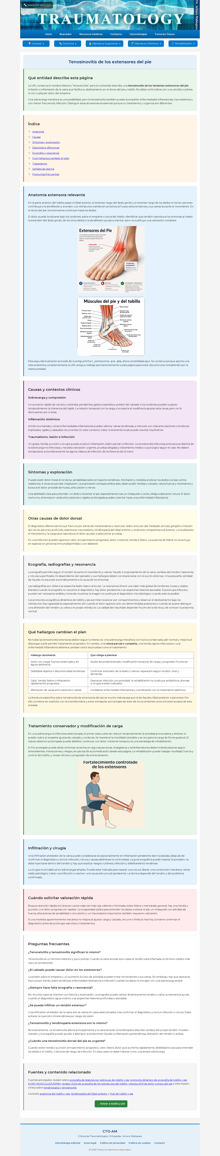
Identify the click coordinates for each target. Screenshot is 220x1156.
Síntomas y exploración (46, 142)
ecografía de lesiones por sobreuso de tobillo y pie (99, 1080)
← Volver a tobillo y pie (111, 1103)
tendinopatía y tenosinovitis (60, 1087)
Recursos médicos (91, 34)
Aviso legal (90, 1142)
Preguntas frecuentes (45, 174)
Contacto (116, 34)
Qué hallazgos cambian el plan (50, 158)
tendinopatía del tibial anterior (89, 1093)
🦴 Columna (66, 43)
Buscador (66, 34)
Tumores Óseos (165, 34)
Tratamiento (39, 163)
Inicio (48, 34)
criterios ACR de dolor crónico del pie (150, 1083)
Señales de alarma (43, 169)
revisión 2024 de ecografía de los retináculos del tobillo (94, 1083)
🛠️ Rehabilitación (182, 43)
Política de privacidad (112, 1142)
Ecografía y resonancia (45, 153)
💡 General (34, 43)
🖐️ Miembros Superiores (103, 43)
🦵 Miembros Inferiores (144, 43)
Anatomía (38, 131)
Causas (36, 137)
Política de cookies (140, 1142)
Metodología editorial (67, 1142)
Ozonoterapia (138, 34)
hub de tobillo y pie (121, 1093)
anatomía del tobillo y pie (55, 1093)
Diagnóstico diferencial (45, 147)
